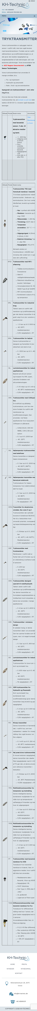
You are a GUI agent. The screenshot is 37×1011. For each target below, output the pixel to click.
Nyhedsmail (26, 969)
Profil (24, 964)
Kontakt (18, 973)
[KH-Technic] (16, 5)
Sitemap (33, 1)
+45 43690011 (9, 9)
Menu (4, 16)
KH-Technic (24, 1008)
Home (12, 964)
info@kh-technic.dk (14, 12)
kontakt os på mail (24, 100)
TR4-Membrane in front (31, 120)
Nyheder (10, 969)
